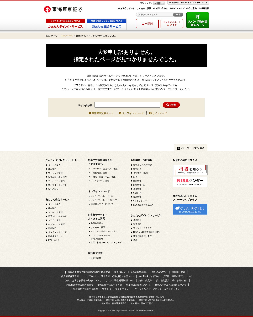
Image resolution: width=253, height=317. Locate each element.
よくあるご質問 (98, 227)
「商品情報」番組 (99, 173)
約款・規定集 (145, 280)
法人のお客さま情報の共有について (83, 280)
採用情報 (205, 8)
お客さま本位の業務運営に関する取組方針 (89, 272)
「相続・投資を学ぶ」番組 (103, 177)
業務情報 (137, 189)
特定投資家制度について (138, 284)
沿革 (135, 177)
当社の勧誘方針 (160, 272)
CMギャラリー (140, 201)
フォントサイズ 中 (159, 3)
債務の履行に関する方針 (109, 284)
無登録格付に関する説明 (85, 289)
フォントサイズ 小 (163, 3)
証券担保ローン (55, 236)
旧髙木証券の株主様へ (143, 205)
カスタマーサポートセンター (104, 231)
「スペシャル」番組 (100, 180)
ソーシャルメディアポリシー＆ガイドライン (157, 289)
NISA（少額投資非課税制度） (147, 232)
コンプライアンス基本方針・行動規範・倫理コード (109, 276)
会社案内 (192, 8)
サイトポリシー (123, 289)
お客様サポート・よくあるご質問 (135, 8)
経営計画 (137, 169)
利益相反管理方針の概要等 (79, 284)
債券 (135, 240)
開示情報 (137, 181)
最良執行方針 (178, 272)
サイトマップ (178, 8)
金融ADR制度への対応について (170, 284)
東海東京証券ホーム (102, 113)
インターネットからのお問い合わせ (101, 237)
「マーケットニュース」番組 (104, 169)
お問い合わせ (161, 8)
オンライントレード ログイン (104, 200)
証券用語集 (96, 258)
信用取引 (137, 220)
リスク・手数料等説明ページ (119, 280)
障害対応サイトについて (102, 204)
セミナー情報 (54, 220)
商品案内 (52, 169)
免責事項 (106, 289)
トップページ (67, 36)
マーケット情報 (55, 173)
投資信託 (137, 224)
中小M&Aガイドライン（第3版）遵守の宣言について (165, 276)
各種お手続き (97, 223)
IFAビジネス (53, 240)
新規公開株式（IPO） (143, 236)
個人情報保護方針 (70, 276)
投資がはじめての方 (57, 177)
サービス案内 (54, 165)
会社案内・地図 (140, 173)
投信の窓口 (53, 189)
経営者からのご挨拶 (142, 165)
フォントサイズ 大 (155, 3)
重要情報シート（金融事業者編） (131, 272)
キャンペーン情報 (56, 181)
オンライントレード (133, 113)
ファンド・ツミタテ (142, 228)
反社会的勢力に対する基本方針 (171, 280)
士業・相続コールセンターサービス (107, 242)
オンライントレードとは (102, 196)
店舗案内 (52, 228)
